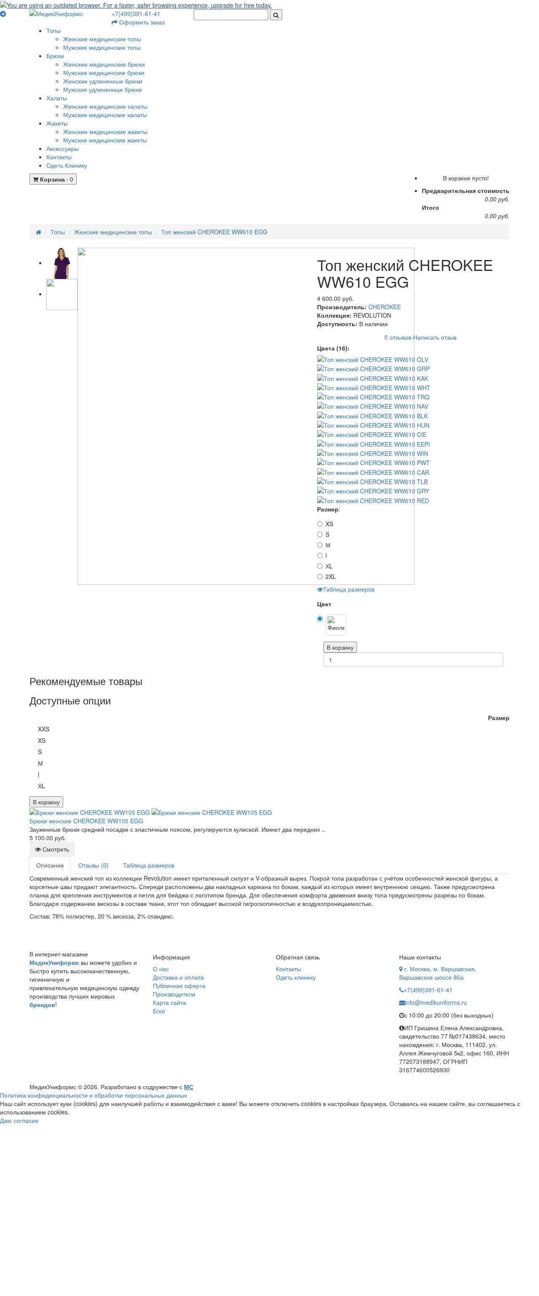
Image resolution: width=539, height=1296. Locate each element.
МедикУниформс (54, 962)
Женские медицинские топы (102, 39)
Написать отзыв (434, 336)
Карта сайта (169, 1002)
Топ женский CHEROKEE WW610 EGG (214, 232)
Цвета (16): (333, 348)
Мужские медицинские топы (102, 47)
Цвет (324, 604)
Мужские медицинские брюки (103, 72)
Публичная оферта (179, 985)
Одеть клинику (296, 977)
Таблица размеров (348, 589)
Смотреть (55, 849)
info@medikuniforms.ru (436, 1002)
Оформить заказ (141, 22)
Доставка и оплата (178, 977)
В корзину (340, 647)
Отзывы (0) (93, 865)
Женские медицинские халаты (105, 106)
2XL (331, 576)
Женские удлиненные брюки (102, 81)
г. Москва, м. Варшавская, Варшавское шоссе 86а (437, 972)
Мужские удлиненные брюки (102, 89)
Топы (58, 232)
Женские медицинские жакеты (105, 131)
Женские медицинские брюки (104, 64)
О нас (161, 968)
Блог (159, 1011)
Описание (50, 865)
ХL (329, 566)
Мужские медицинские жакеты (105, 140)
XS (329, 523)
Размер (328, 509)
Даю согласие (19, 1120)
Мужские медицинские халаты (105, 114)
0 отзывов (397, 336)
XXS (43, 729)
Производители (174, 994)
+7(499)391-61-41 (136, 13)
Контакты (288, 968)
